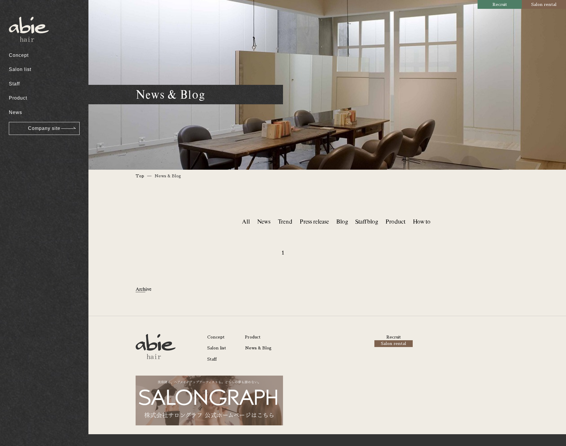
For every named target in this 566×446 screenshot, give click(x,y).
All (246, 221)
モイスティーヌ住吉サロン (43, 78)
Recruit (500, 4)
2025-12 (23, 105)
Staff (14, 83)
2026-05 (23, 48)
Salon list (20, 69)
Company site (44, 128)
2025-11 (22, 116)
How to (421, 221)
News (15, 112)
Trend (285, 221)
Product (18, 97)
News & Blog (258, 348)
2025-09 (23, 139)
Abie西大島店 (28, 14)
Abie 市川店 (27, 46)
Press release (314, 221)
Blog (342, 221)
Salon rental (544, 4)
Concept (19, 55)
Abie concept (28, 14)
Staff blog (366, 221)
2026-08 (23, 14)
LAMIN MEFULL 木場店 (40, 48)
